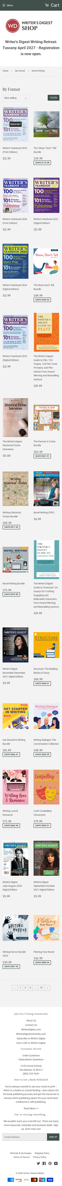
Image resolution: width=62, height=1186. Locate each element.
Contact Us (31, 1025)
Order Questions (31, 1055)
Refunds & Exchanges (21, 1153)
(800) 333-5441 (31, 1073)
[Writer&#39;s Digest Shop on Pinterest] (50, 1164)
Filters (53, 98)
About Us (31, 1020)
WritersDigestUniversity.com (31, 1034)
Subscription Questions (31, 1059)
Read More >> (31, 1108)
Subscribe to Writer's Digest (31, 1038)
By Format (20, 70)
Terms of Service (21, 1157)
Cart (54, 5)
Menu (10, 5)
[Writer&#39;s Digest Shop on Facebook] (44, 1164)
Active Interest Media (33, 1173)
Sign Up (53, 1137)
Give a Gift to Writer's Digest (31, 1043)
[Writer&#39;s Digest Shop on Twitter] (38, 1164)
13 (41, 987)
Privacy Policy (39, 1157)
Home (5, 70)
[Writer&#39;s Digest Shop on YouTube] (56, 1164)
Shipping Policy (42, 1153)
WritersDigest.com (31, 1029)
